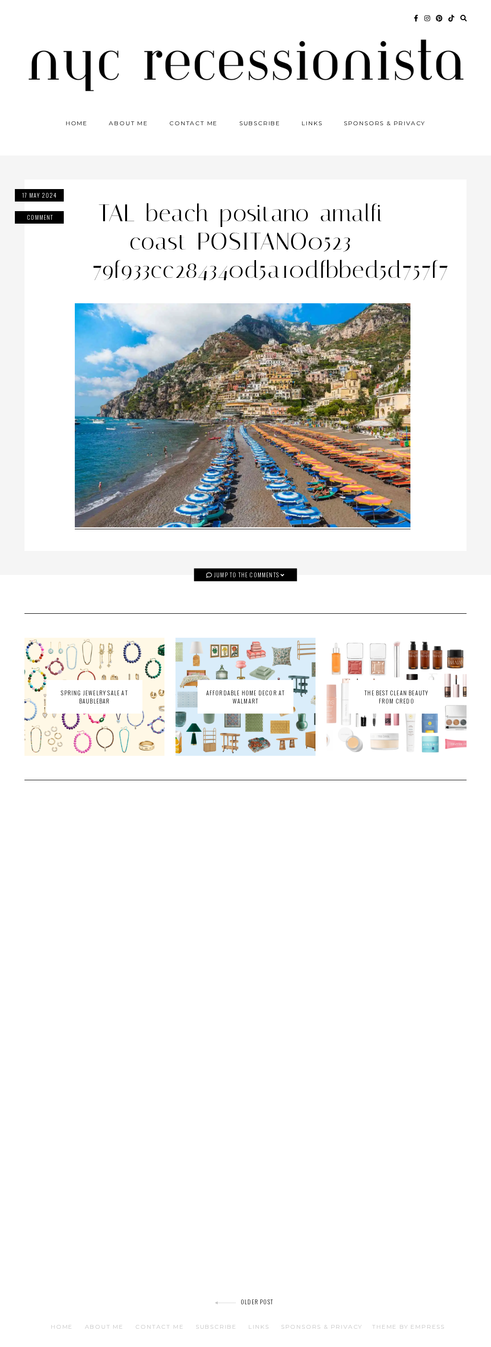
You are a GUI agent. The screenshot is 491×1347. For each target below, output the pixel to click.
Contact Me (193, 123)
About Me (128, 123)
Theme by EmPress (408, 1326)
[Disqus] (245, 924)
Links (312, 123)
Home (77, 123)
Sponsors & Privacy (384, 123)
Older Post (257, 1302)
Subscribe (260, 123)
